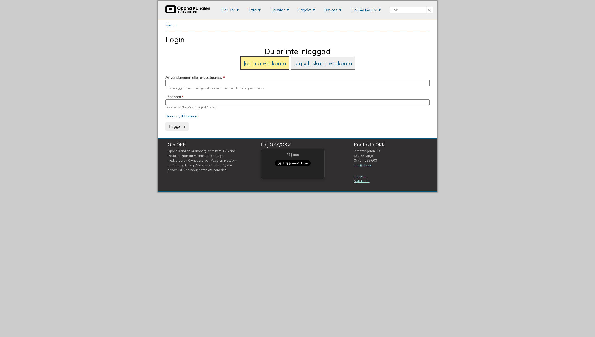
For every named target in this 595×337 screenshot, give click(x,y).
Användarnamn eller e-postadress (195, 77)
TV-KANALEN (363, 9)
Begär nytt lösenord (181, 116)
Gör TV (228, 9)
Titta (252, 9)
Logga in (360, 176)
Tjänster (277, 9)
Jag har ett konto (264, 63)
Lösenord (174, 96)
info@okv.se (363, 165)
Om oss (330, 9)
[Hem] (187, 13)
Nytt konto (362, 181)
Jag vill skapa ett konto (323, 63)
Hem (169, 25)
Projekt (304, 9)
